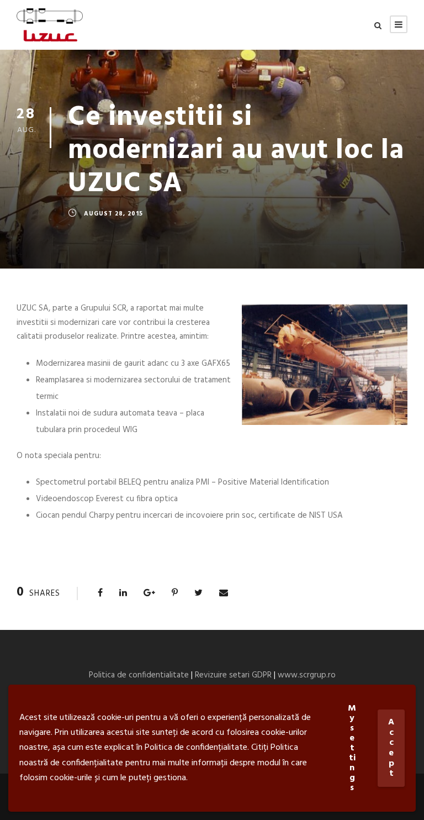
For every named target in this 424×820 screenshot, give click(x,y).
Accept (391, 748)
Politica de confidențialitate (196, 747)
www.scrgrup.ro (307, 675)
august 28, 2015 (113, 214)
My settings (352, 748)
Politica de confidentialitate (139, 675)
